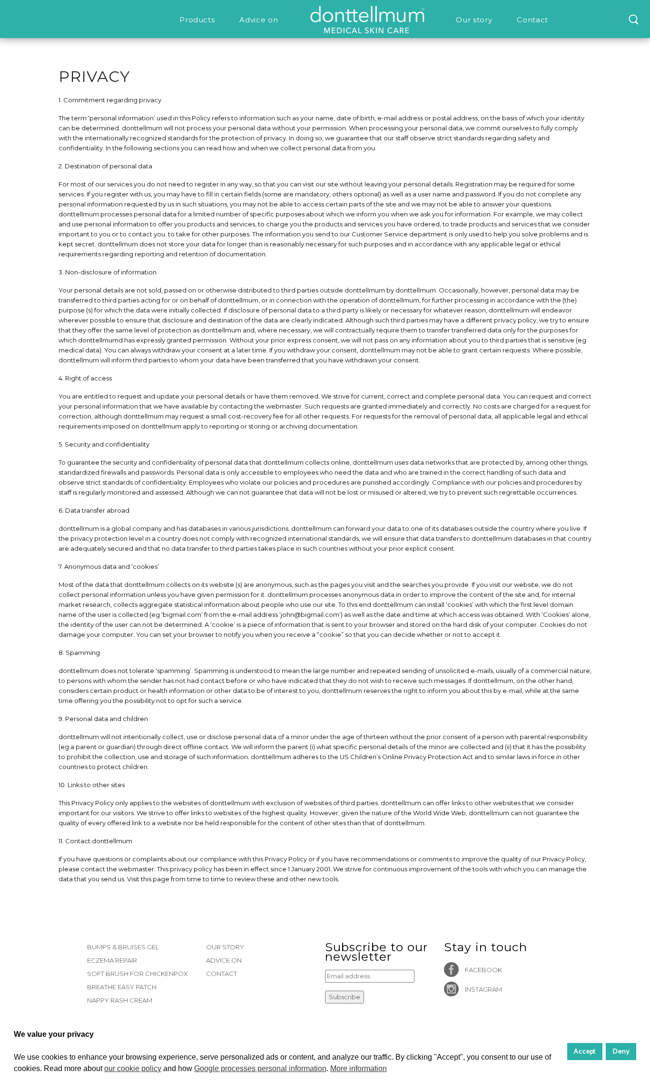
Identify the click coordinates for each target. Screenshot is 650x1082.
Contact (221, 973)
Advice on (224, 960)
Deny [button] (621, 1051)
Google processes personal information (260, 1068)
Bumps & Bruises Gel (123, 947)
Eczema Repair (112, 960)
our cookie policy (132, 1068)
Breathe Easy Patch (122, 987)
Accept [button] (585, 1051)
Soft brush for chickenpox (137, 973)
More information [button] (358, 1068)
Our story (225, 947)
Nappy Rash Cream (119, 1000)
